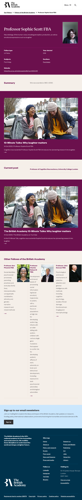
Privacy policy (42, 496)
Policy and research (49, 448)
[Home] (12, 5)
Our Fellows (8, 12)
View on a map (65, 480)
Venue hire (66, 457)
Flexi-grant (46, 454)
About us (46, 445)
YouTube (46, 476)
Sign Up (8, 422)
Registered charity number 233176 (15, 496)
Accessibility (64, 483)
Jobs (65, 454)
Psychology (46, 62)
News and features (49, 457)
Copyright (32, 496)
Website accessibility (68, 496)
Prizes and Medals (69, 445)
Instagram (46, 473)
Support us (66, 441)
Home (45, 441)
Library (65, 460)
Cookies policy (54, 496)
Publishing (66, 448)
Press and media (48, 460)
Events (45, 451)
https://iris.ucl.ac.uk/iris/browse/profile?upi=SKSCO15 (21, 71)
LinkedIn (46, 470)
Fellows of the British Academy (25, 12)
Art (64, 451)
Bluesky (45, 480)
